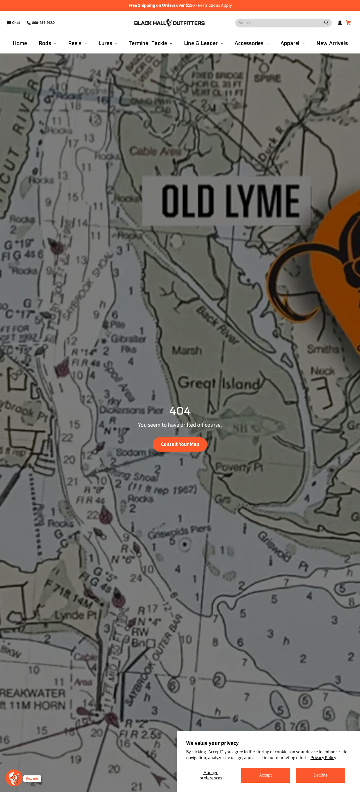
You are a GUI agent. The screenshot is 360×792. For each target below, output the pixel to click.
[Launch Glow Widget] (14, 777)
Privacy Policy (323, 758)
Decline (321, 775)
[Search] (324, 23)
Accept (265, 775)
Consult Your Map (180, 444)
